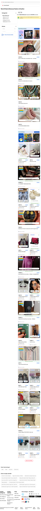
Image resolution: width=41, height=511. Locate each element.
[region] (29, 34)
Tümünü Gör (37, 28)
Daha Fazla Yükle (29, 460)
